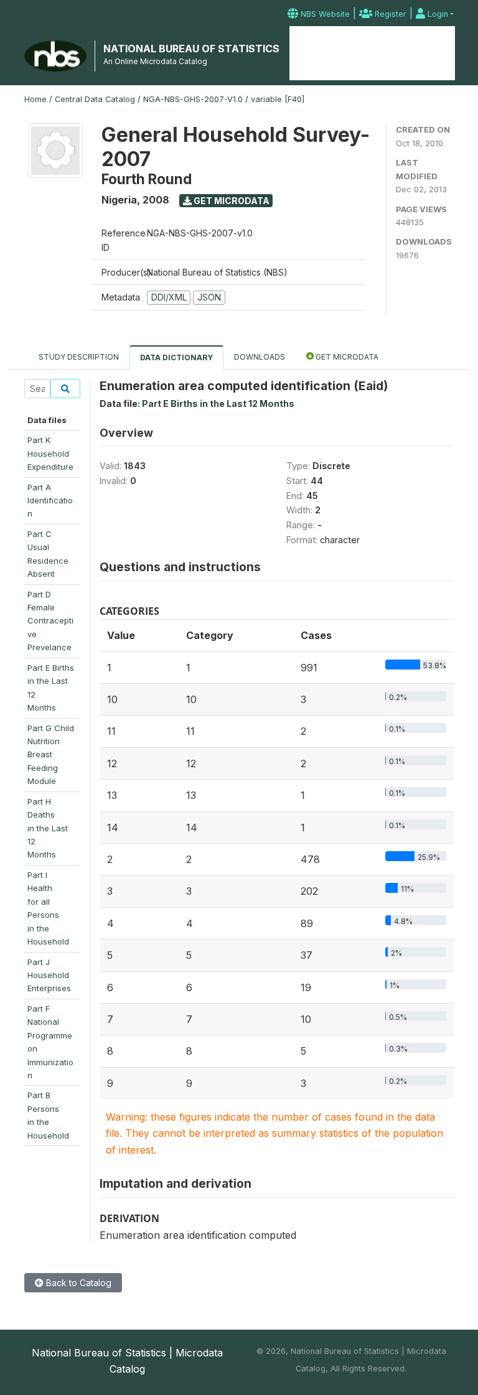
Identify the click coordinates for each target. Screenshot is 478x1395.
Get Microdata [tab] (346, 357)
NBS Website (324, 14)
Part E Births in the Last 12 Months (218, 403)
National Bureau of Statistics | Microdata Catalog (127, 1360)
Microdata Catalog (372, 53)
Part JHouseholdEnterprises (49, 975)
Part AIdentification (50, 500)
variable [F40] (277, 99)
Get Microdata (230, 200)
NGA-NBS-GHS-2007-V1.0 (193, 99)
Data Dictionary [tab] (176, 357)
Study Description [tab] (79, 357)
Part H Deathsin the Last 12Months (47, 828)
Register (389, 14)
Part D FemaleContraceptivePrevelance (50, 621)
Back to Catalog (77, 1282)
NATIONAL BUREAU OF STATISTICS (191, 48)
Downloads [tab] (259, 357)
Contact (432, 47)
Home (316, 47)
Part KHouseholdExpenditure (50, 453)
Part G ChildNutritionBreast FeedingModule (50, 754)
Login (436, 14)
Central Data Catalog (95, 99)
